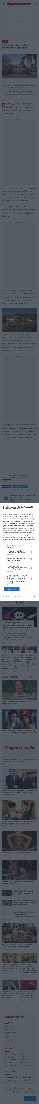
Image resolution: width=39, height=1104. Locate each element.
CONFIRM (12, 589)
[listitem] (19, 546)
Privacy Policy (32, 597)
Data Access (19, 597)
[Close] (35, 507)
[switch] (30, 552)
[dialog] (19, 552)
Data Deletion (7, 597)
